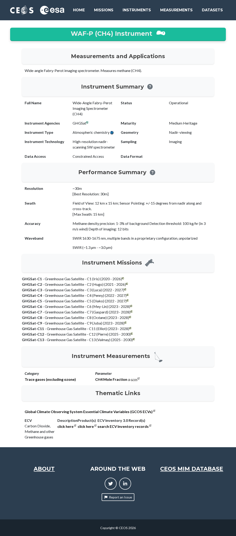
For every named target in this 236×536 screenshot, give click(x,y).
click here (65, 426)
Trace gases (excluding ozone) (50, 379)
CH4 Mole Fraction (111, 379)
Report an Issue (120, 497)
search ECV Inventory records (123, 426)
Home (79, 10)
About (44, 468)
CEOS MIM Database (191, 468)
